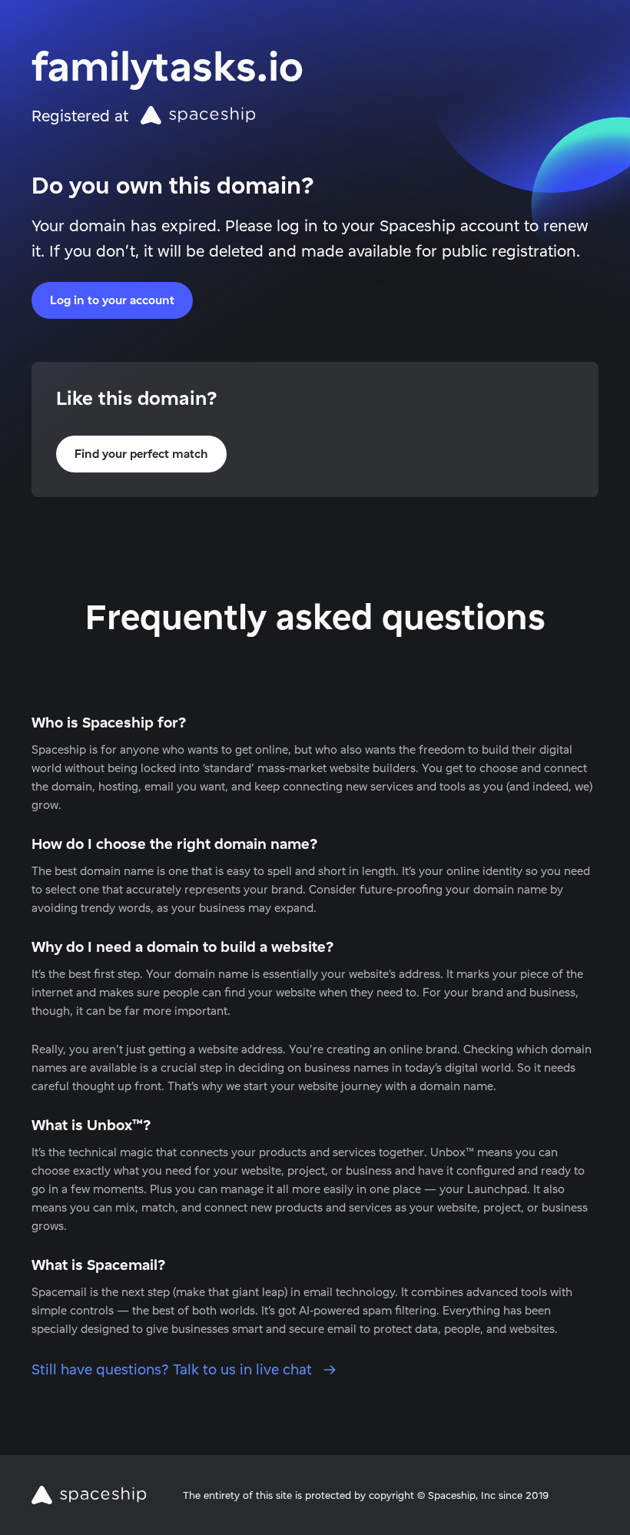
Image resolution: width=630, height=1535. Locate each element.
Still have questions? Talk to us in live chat (174, 1369)
